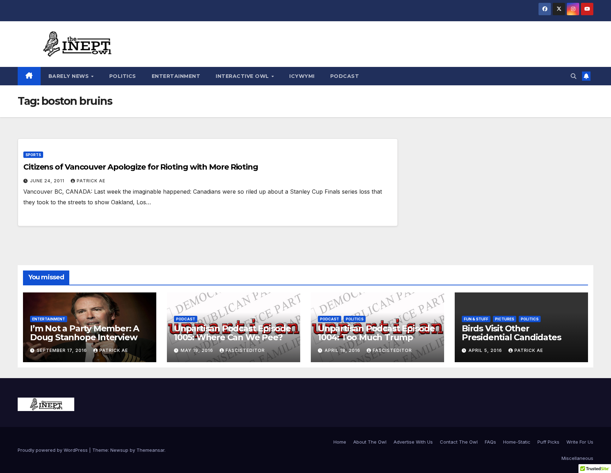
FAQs (490, 442)
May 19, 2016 (198, 350)
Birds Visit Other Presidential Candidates (511, 332)
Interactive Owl (243, 76)
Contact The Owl (459, 442)
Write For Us (579, 442)
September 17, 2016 (62, 350)
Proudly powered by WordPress (53, 450)
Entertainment (176, 76)
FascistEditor (245, 350)
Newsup (119, 450)
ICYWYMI (302, 76)
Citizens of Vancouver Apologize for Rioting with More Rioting (140, 167)
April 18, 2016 (343, 350)
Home (339, 442)
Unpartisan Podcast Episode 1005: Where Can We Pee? (232, 332)
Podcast (344, 76)
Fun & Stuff (476, 319)
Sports (33, 155)
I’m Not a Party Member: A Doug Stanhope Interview (84, 332)
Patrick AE (91, 180)
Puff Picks (548, 442)
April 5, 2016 (486, 350)
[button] (573, 76)
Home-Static (516, 442)
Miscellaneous (577, 458)
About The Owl (369, 442)
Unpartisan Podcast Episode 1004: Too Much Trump (376, 332)
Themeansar (150, 450)
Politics (122, 76)
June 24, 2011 (48, 180)
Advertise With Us (413, 442)
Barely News (69, 76)
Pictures (504, 319)
